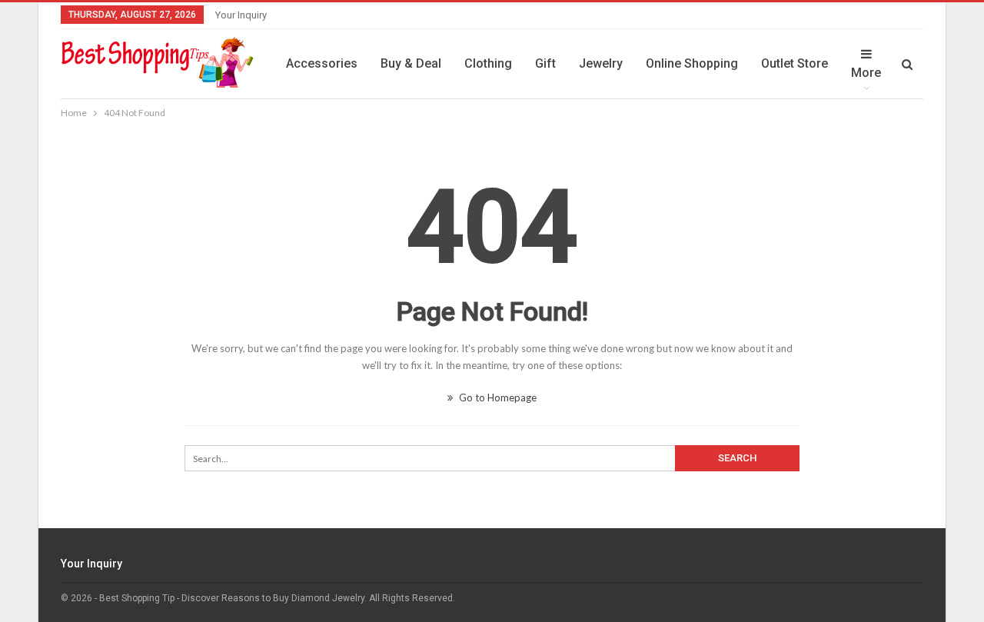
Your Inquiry (241, 15)
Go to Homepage (497, 397)
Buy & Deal (411, 63)
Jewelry (601, 63)
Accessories (321, 63)
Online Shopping (692, 63)
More (866, 72)
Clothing (488, 63)
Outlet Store (794, 63)
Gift (545, 63)
